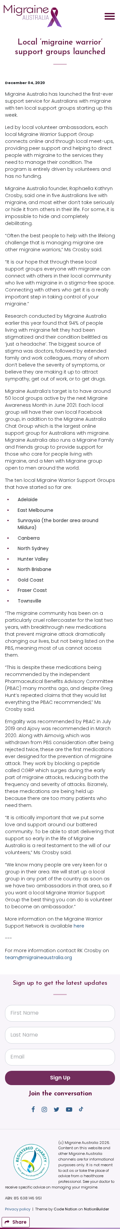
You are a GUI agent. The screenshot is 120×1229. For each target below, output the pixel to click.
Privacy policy (17, 1209)
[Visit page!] (33, 1109)
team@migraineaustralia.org (38, 957)
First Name (24, 1013)
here (79, 926)
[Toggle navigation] (110, 16)
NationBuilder (96, 1209)
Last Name (24, 1035)
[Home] (32, 16)
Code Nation (65, 1209)
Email (17, 1057)
